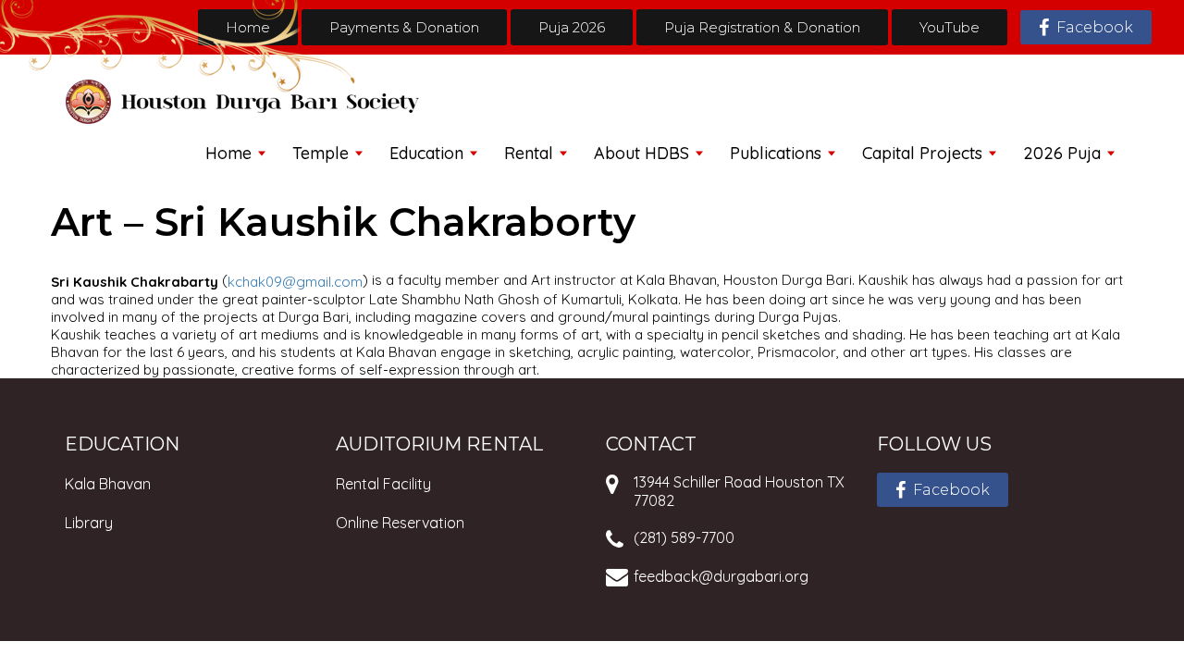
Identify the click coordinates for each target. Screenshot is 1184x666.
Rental (528, 153)
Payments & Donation (404, 27)
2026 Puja (1062, 153)
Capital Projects (922, 153)
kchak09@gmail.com (295, 281)
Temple (320, 153)
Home (248, 27)
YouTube (949, 27)
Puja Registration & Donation (762, 27)
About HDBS (641, 153)
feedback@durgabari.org (721, 576)
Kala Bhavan (108, 484)
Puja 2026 (571, 27)
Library (89, 522)
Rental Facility (383, 484)
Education (426, 153)
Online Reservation (400, 522)
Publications (775, 153)
